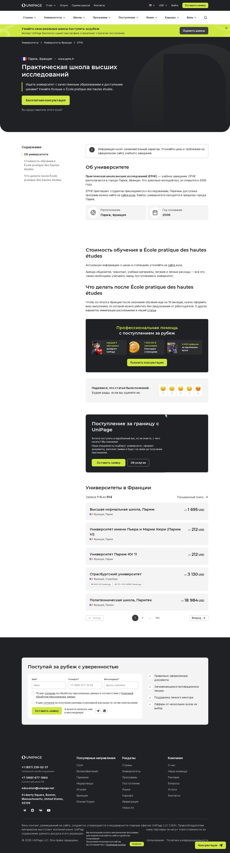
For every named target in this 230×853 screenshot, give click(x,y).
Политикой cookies (116, 844)
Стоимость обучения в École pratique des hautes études (41, 165)
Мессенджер (111, 679)
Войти (174, 5)
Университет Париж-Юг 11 (113, 554)
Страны (28, 17)
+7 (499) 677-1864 (35, 777)
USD (161, 5)
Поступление (127, 17)
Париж (109, 514)
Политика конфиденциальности (187, 840)
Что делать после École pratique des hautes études (42, 178)
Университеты (53, 17)
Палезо (109, 604)
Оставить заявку (195, 5)
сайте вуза (128, 195)
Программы (100, 17)
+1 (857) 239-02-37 (35, 767)
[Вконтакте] (40, 810)
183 (157, 617)
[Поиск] (205, 17)
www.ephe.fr (66, 59)
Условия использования (148, 840)
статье (151, 310)
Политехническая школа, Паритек (121, 600)
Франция (99, 514)
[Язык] (152, 5)
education (38, 788)
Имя (34, 679)
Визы (190, 17)
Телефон (73, 679)
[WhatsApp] (104, 711)
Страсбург (111, 578)
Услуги (64, 5)
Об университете (36, 154)
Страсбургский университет (115, 574)
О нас (49, 5)
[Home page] (32, 5)
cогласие (49, 702)
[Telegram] (98, 711)
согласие (50, 693)
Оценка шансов (81, 5)
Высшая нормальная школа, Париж (122, 509)
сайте (171, 265)
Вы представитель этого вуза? (42, 109)
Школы (77, 17)
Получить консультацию (147, 362)
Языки (150, 17)
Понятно (136, 844)
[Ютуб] (48, 810)
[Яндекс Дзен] (32, 810)
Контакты (99, 5)
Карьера (170, 17)
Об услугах (138, 462)
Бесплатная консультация (45, 100)
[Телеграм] (24, 810)
